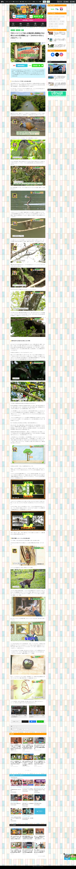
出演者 (20, 25)
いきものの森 (62, 16)
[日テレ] (2, 1)
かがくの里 (56, 16)
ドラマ (7, 1)
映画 (23, 1)
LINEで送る (40, 721)
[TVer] (44, 2)
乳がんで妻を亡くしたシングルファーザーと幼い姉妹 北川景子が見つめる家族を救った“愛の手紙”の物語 (39, 851)
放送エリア (43, 25)
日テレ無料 (61, 9)
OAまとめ (12, 30)
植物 (22, 30)
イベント (37, 1)
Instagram (61, 55)
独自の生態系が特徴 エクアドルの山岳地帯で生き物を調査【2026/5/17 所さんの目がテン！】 (27, 837)
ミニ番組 (33, 1)
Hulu (35, 65)
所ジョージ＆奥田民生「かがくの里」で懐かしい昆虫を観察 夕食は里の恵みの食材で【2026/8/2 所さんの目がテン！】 (16, 851)
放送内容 (13, 25)
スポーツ (26, 1)
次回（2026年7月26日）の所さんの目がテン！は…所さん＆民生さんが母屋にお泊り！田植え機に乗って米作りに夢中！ (16, 837)
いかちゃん (26, 729)
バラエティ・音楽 (18, 1)
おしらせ (56, 26)
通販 (40, 1)
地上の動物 (18, 30)
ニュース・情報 (11, 1)
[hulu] (48, 2)
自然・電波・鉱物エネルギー (53, 21)
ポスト (26, 721)
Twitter (57, 55)
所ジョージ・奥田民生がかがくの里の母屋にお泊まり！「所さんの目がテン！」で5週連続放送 (39, 837)
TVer (20, 65)
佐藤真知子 (20, 729)
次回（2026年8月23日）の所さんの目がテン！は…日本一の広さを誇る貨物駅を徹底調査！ (27, 851)
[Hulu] (36, 16)
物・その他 (51, 26)
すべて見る (27, 770)
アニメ (29, 1)
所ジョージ (15, 729)
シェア (33, 721)
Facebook (53, 55)
